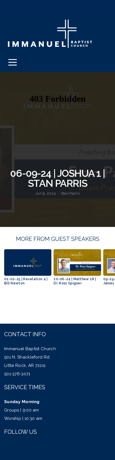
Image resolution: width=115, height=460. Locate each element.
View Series (57, 305)
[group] (27, 269)
